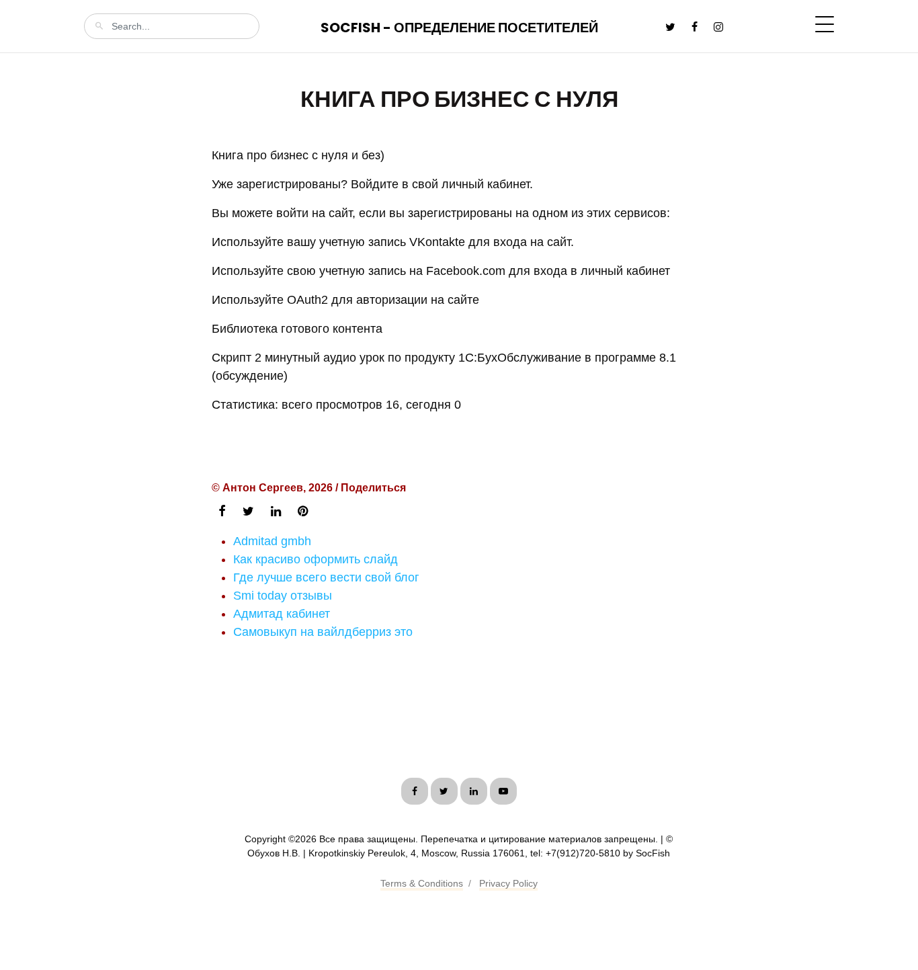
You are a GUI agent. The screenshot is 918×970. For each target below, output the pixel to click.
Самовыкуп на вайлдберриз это (323, 632)
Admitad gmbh (272, 541)
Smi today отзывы (282, 595)
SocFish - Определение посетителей (459, 27)
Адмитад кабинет (281, 613)
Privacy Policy (508, 883)
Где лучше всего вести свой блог (326, 577)
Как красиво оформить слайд (315, 559)
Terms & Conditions (421, 883)
